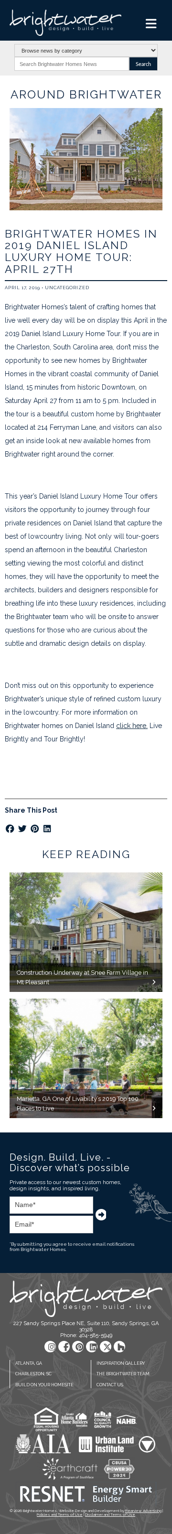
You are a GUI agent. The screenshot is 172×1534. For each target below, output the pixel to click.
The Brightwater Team (123, 1373)
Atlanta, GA (28, 1363)
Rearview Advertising (143, 1510)
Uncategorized (67, 287)
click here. (132, 725)
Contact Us (110, 1384)
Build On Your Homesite (44, 1384)
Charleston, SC (33, 1373)
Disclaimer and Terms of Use (110, 1514)
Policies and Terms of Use (60, 1514)
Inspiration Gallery (121, 1363)
